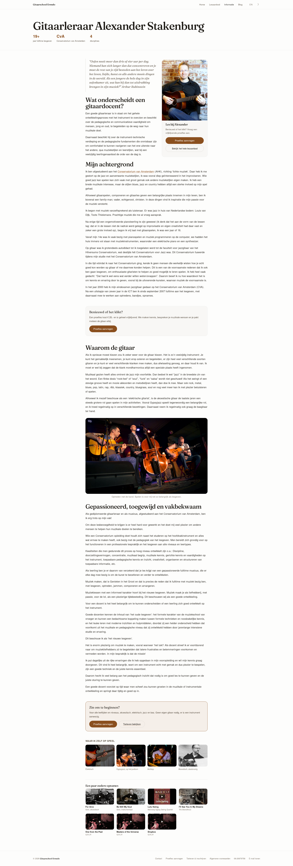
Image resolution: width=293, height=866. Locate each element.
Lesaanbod (214, 5)
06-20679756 (239, 858)
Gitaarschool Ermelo (44, 4)
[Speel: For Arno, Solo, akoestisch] (100, 797)
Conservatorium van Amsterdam (136, 171)
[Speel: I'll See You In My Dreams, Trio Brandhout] (193, 797)
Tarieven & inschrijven (196, 858)
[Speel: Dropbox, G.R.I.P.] (162, 822)
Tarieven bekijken (132, 724)
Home (202, 5)
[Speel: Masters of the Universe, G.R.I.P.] (131, 822)
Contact (158, 858)
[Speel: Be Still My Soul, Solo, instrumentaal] (131, 797)
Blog (240, 5)
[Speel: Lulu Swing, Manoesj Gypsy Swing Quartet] (162, 797)
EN (251, 4)
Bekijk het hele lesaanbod (184, 148)
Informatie (229, 5)
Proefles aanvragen (184, 140)
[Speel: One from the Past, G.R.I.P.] (100, 822)
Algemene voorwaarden (220, 858)
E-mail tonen (254, 858)
